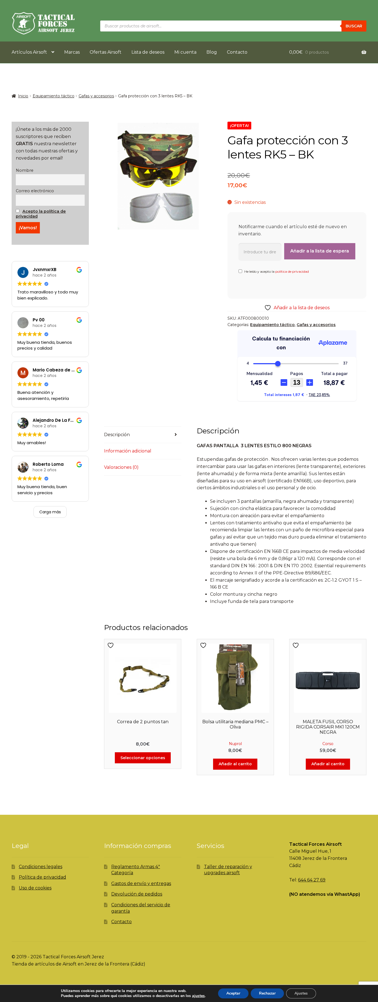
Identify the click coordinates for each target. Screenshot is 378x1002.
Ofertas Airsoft (105, 52)
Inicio (23, 95)
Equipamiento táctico (53, 95)
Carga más (50, 512)
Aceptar (233, 993)
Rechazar (267, 993)
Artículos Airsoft (29, 52)
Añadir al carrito (235, 763)
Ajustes (301, 993)
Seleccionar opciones (142, 757)
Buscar (354, 26)
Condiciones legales (40, 866)
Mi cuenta (185, 52)
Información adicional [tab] (127, 451)
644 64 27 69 (311, 880)
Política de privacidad (42, 877)
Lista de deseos (147, 52)
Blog (211, 52)
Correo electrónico (35, 190)
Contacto (237, 52)
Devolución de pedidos (136, 894)
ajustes (198, 995)
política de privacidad (292, 271)
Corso (327, 743)
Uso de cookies (35, 888)
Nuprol (235, 743)
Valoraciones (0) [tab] (121, 467)
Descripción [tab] (117, 434)
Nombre (24, 170)
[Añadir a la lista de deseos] (111, 645)
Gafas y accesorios (96, 95)
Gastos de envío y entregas (141, 883)
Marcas (72, 52)
